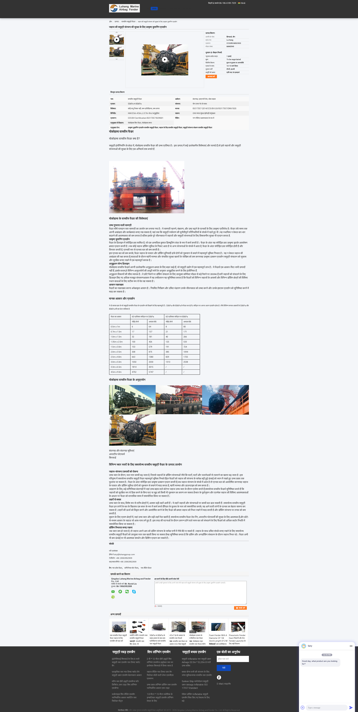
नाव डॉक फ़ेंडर (117, 568)
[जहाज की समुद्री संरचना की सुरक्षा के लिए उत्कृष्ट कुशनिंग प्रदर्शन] (116, 51)
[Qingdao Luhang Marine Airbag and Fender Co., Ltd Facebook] (219, 677)
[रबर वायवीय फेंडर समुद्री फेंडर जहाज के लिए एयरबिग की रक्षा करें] (119, 627)
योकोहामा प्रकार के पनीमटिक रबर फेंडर (196, 636)
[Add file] (303, 707)
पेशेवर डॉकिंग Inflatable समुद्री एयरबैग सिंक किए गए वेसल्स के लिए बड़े (196, 697)
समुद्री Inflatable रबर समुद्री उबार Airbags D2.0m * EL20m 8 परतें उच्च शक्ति (196, 662)
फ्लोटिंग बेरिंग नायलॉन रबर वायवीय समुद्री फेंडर (139, 636)
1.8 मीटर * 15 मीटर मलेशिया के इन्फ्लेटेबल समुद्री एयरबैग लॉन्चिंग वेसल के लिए (160, 697)
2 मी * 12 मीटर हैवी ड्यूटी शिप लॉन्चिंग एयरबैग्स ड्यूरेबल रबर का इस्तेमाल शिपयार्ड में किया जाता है (160, 662)
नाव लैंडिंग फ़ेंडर (146, 568)
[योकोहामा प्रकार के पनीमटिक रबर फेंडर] (198, 627)
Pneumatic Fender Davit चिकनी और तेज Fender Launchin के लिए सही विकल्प (237, 639)
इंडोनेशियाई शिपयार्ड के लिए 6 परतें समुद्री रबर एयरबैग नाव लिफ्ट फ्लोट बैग (126, 662)
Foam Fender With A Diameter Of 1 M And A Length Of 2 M (218, 638)
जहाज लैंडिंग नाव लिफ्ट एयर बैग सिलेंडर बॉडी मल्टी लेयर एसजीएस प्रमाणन (160, 675)
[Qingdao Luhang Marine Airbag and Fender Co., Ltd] (124, 8)
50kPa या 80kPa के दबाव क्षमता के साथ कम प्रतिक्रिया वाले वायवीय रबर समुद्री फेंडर (158, 639)
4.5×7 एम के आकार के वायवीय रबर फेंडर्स (177, 636)
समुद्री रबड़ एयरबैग (123, 652)
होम (148, 8)
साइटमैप (227, 683)
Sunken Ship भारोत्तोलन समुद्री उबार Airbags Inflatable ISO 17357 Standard (195, 684)
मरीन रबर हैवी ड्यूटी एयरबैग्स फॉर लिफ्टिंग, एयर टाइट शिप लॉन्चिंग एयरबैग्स (125, 684)
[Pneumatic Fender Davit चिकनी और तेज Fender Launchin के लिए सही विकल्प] (238, 627)
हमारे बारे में (163, 8)
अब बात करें (187, 9)
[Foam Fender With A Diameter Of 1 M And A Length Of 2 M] (218, 627)
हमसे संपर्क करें (175, 8)
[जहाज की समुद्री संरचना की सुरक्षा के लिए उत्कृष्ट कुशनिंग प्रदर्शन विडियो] (164, 60)
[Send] (351, 707)
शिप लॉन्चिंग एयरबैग (158, 652)
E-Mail (220, 683)
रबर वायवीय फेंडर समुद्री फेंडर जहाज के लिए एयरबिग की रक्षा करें (118, 638)
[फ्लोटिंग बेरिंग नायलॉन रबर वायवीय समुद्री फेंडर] (139, 627)
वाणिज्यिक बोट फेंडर (131, 568)
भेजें (223, 668)
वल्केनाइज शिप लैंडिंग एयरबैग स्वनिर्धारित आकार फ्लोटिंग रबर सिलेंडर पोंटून (124, 697)
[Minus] (351, 646)
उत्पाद (154, 8)
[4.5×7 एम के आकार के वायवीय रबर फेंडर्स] (178, 627)
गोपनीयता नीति (123, 710)
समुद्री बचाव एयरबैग (194, 652)
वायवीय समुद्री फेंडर (128, 21)
